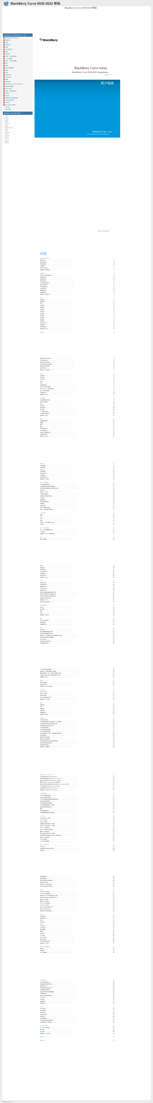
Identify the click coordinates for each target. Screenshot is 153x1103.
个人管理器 (8, 58)
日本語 (6, 130)
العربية (6, 115)
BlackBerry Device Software (14, 84)
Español (6, 121)
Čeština (6, 117)
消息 (6, 47)
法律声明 (8, 109)
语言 (6, 65)
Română (7, 137)
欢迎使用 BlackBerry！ (12, 38)
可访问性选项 (9, 100)
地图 (6, 79)
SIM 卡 (7, 93)
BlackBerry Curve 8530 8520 (6, 3)
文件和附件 (8, 49)
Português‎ (7, 135)
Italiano (6, 129)
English (6, 120)
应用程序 (8, 81)
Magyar (6, 126)
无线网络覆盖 (9, 86)
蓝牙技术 (8, 75)
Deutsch (7, 118)
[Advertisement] (48, 18)
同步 (6, 72)
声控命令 (8, 45)
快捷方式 (8, 40)
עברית (6, 124)
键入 (6, 63)
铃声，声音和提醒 (11, 61)
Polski (6, 134)
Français (7, 123)
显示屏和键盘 (9, 68)
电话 (6, 42)
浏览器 (7, 54)
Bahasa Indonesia (9, 127)
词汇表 (7, 107)
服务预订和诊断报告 (11, 98)
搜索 (6, 70)
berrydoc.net (9, 1101)
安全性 (7, 95)
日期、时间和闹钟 (11, 56)
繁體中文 (7, 142)
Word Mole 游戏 (10, 105)
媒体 (6, 51)
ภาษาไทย (7, 138)
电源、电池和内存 (11, 91)
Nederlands (7, 132)
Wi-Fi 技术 (8, 88)
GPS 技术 (8, 77)
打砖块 (7, 102)
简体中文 (7, 140)
